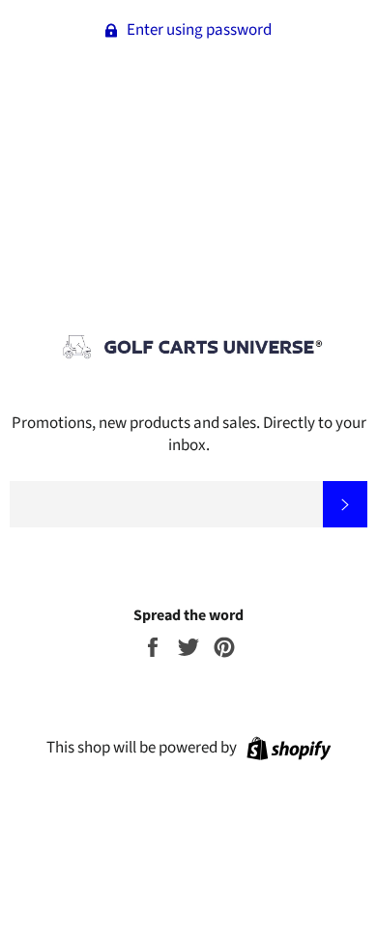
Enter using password (198, 30)
